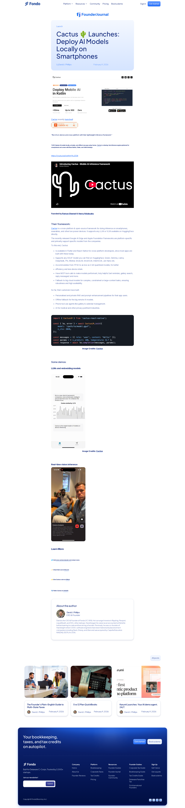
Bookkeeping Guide (137, 772)
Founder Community (113, 777)
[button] (68, 4)
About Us (75, 772)
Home (74, 768)
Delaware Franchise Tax (136, 780)
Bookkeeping (96, 768)
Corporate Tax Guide (137, 768)
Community (95, 4)
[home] (35, 4)
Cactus (54, 119)
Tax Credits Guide (136, 776)
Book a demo (117, 4)
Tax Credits (95, 776)
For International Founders (135, 786)
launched (69, 119)
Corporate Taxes (97, 772)
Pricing (106, 4)
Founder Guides (114, 768)
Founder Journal (114, 772)
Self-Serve (155, 768)
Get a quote (156, 772)
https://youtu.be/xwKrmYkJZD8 (64, 156)
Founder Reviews (78, 776)
